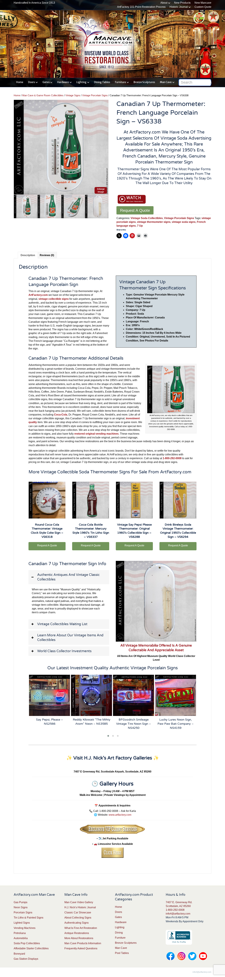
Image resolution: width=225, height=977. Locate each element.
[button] (68, 577)
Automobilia (21, 938)
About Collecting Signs (77, 917)
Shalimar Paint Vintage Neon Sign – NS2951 (175, 721)
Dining (119, 932)
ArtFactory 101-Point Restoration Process (141, 6)
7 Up (140, 225)
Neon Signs (21, 907)
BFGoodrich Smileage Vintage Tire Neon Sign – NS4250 (91, 724)
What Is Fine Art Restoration (80, 928)
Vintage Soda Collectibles (147, 218)
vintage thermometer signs (153, 222)
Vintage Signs (72, 95)
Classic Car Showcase (77, 912)
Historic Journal (178, 6)
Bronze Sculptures (144, 82)
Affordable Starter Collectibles (31, 948)
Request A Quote (135, 210)
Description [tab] (28, 255)
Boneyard (19, 953)
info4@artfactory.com (178, 913)
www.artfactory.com (120, 814)
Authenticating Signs (76, 922)
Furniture (120, 82)
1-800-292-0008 (175, 909)
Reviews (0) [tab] (47, 255)
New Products (182, 2)
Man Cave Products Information (82, 943)
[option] (61, 147)
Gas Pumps (20, 902)
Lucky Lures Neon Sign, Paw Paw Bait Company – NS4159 (133, 724)
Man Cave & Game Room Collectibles (42, 95)
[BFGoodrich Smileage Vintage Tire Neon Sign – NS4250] (91, 695)
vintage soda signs (184, 222)
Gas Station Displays (26, 958)
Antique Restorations (76, 933)
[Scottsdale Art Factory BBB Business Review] (179, 937)
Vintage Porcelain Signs (95, 95)
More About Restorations (78, 938)
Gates (46, 82)
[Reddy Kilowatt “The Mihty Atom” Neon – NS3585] (49, 695)
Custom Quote (203, 6)
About (163, 2)
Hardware (63, 82)
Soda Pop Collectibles (27, 943)
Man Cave (166, 82)
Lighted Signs (22, 922)
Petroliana (20, 933)
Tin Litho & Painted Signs (28, 917)
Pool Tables (122, 953)
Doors (31, 82)
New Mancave (203, 2)
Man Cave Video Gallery (78, 902)
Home (19, 82)
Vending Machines (24, 928)
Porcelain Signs (23, 912)
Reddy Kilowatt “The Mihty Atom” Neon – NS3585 (49, 721)
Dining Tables (102, 82)
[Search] (209, 82)
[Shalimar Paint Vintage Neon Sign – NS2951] (175, 695)
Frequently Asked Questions (80, 948)
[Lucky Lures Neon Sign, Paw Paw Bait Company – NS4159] (133, 695)
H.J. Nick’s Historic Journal (80, 907)
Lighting (81, 82)
